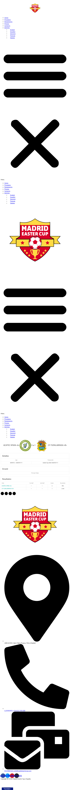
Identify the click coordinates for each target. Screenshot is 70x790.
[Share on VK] (14, 493)
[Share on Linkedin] (10, 493)
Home (6, 18)
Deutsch (12, 34)
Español (12, 32)
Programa (7, 20)
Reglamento (8, 22)
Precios (6, 24)
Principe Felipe (35, 473)
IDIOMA (7, 28)
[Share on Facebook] (2, 493)
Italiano (12, 38)
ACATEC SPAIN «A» (7, 486)
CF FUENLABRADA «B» (8, 488)
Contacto (7, 26)
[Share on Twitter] (6, 493)
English (12, 30)
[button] (35, 110)
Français (12, 36)
